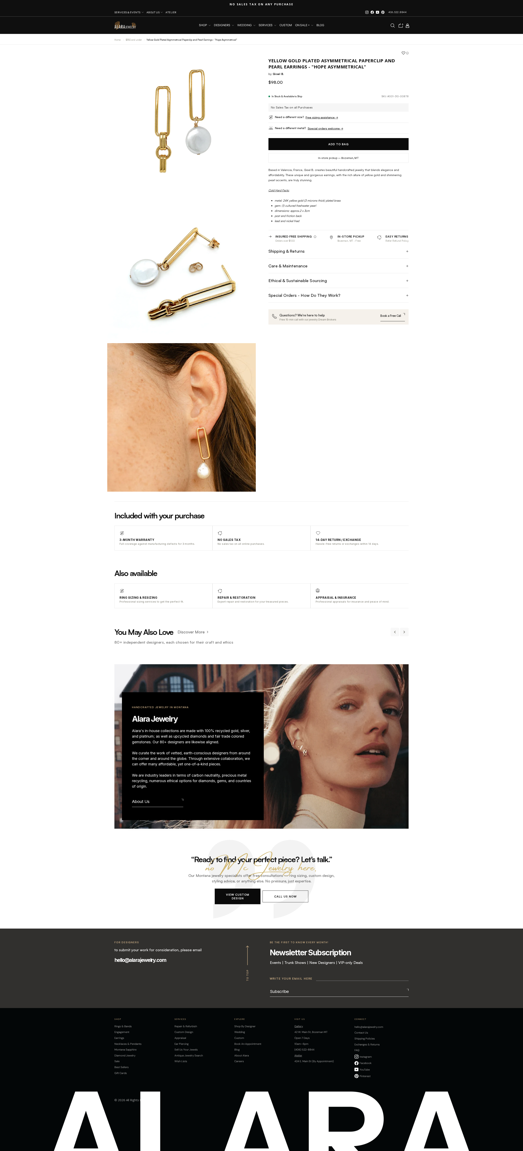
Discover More (191, 631)
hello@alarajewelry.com (140, 960)
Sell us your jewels (186, 1049)
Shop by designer (245, 1026)
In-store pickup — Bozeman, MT (338, 158)
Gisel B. (278, 74)
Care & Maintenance (288, 266)
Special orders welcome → (325, 128)
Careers (239, 1061)
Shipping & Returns (286, 251)
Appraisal (180, 1038)
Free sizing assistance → (322, 117)
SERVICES (266, 25)
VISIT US (299, 1019)
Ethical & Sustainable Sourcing (297, 280)
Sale (117, 1061)
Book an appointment (247, 1044)
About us (153, 12)
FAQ (356, 1050)
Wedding (239, 1032)
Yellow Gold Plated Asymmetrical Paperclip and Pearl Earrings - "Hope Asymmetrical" (191, 39)
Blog (320, 25)
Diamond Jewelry (124, 1055)
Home (117, 39)
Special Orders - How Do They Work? (304, 295)
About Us (141, 801)
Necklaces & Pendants (128, 1044)
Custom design (183, 1032)
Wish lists (180, 1061)
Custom (239, 1038)
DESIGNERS (222, 25)
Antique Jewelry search (188, 1055)
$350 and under (134, 39)
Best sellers (121, 1067)
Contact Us (361, 1032)
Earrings (119, 1038)
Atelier (170, 12)
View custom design (237, 896)
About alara (241, 1055)
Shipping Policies (364, 1038)
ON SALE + (302, 25)
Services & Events (127, 12)
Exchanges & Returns (367, 1044)
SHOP (203, 25)
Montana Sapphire (125, 1049)
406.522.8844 (397, 12)
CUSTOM (285, 25)
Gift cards (120, 1073)
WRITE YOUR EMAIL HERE (291, 978)
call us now (285, 896)
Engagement (121, 1032)
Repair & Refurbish (185, 1026)
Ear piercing (181, 1044)
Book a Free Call (390, 316)
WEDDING (244, 25)
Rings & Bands (123, 1026)
